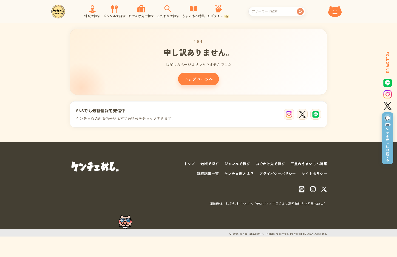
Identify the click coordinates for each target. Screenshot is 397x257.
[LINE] (315, 114)
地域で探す (209, 163)
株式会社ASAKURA (239, 203)
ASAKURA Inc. (317, 233)
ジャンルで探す (237, 163)
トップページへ (198, 79)
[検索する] (300, 11)
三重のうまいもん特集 (308, 163)
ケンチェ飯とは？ (239, 173)
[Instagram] (289, 114)
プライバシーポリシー (277, 173)
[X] (302, 114)
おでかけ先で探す (270, 163)
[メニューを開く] (335, 11)
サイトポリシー (314, 173)
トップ (189, 163)
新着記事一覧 (208, 173)
